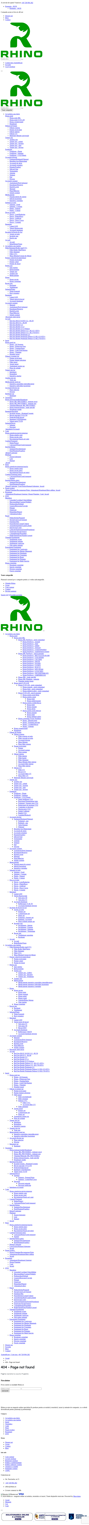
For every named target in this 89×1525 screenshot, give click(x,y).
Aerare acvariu (15, 234)
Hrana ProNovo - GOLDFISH (33, 657)
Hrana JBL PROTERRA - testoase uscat (23, 401)
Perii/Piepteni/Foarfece (17, 451)
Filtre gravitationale (24, 1097)
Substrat (12, 425)
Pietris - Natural (15, 208)
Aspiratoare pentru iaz (17, 366)
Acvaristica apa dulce (12, 634)
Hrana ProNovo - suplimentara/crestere (36, 652)
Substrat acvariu (10, 203)
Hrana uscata (14, 279)
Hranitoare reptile (15, 409)
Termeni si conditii (11, 1467)
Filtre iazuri (13, 362)
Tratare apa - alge (15, 145)
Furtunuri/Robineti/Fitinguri (19, 159)
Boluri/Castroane (15, 1211)
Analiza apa (14, 140)
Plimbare (8, 455)
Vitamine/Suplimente (12, 537)
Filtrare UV (13, 134)
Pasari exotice (10, 1250)
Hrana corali (22, 998)
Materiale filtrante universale (19, 136)
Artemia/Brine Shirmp (25, 1000)
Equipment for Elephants (18, 553)
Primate (12, 508)
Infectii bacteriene (16, 199)
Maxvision (77, 1496)
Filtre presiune (23, 1099)
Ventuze (12, 175)
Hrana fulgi (31, 699)
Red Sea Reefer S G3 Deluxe (20, 329)
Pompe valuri (14, 262)
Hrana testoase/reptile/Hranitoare (16, 400)
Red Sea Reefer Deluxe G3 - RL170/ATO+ (25, 333)
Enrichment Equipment (13, 547)
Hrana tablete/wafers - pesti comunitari (36, 691)
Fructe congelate (15, 571)
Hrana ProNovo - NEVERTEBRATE (36, 673)
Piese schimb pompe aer (26, 921)
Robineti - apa (23, 823)
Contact (8, 20)
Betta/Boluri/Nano (16, 244)
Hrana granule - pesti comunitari (34, 687)
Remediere (13, 374)
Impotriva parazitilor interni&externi (22, 384)
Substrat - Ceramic (16, 206)
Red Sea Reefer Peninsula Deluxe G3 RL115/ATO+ (27, 336)
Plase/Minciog (14, 191)
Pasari (7, 516)
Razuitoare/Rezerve (16, 185)
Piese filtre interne (24, 766)
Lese (11, 459)
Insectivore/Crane (16, 528)
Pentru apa (8, 266)
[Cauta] (22, 59)
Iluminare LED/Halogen (18, 419)
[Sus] (2, 1510)
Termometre (14, 171)
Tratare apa (9, 138)
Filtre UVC (13, 254)
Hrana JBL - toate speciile (27, 677)
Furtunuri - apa (23, 821)
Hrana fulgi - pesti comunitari (33, 689)
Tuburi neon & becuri (17, 299)
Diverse (12, 179)
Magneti (12, 189)
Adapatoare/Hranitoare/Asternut (20, 1260)
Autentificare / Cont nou (9, 1354)
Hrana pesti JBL (15, 118)
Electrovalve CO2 (24, 809)
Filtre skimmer (23, 1107)
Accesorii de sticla (16, 163)
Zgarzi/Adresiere (15, 457)
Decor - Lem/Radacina (17, 214)
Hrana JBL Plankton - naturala (28, 679)
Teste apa (13, 380)
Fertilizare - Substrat (16, 153)
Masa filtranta (23, 742)
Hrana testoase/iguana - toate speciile (22, 407)
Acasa (7, 585)
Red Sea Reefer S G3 (17, 327)
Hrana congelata (15, 281)
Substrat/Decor (10, 423)
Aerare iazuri (14, 364)
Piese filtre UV (23, 776)
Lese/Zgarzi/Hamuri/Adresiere (20, 1246)
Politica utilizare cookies (13, 1465)
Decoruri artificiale (24, 1185)
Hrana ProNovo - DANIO (32, 663)
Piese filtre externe (24, 744)
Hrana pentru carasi (29, 697)
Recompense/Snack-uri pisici (19, 472)
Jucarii (12, 1221)
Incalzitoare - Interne (25, 925)
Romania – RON (11, 6)
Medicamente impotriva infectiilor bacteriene (33, 984)
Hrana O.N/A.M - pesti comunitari (30, 685)
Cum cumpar (9, 587)
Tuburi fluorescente (16, 228)
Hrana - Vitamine (15, 352)
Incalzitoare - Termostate (26, 931)
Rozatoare (8, 1258)
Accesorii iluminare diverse (27, 906)
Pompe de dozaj (15, 264)
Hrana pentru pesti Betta (31, 695)
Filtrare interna (15, 132)
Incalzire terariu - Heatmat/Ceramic (22, 413)
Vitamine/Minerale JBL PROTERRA (22, 405)
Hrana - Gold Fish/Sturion (18, 350)
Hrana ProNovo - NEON (31, 661)
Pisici (7, 1223)
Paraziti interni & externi (18, 197)
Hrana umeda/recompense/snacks (16, 466)
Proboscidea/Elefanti (17, 504)
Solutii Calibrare (23, 811)
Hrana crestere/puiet (16, 122)
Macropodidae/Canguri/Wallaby (20, 502)
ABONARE (5, 1391)
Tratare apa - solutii (16, 141)
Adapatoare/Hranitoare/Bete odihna (22, 1254)
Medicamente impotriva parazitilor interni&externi (35, 982)
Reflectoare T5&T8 (25, 1032)
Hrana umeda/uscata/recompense (16, 433)
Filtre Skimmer (15, 252)
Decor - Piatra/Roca (16, 216)
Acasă (7, 1358)
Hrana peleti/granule (34, 701)
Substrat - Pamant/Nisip (26, 1177)
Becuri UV (22, 772)
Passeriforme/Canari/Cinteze (19, 524)
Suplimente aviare (16, 539)
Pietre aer (21, 915)
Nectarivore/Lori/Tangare (18, 520)
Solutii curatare (15, 193)
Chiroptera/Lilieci (16, 514)
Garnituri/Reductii (24, 815)
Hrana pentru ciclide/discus (32, 703)
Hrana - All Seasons (16, 344)
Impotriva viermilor (16, 201)
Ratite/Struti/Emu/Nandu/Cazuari (21, 535)
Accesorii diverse (11, 157)
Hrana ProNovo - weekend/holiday (35, 650)
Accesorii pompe (24, 750)
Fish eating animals (16, 545)
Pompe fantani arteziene (18, 360)
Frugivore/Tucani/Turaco (18, 531)
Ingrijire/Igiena (10, 447)
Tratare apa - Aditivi (25, 973)
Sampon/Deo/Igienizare (18, 449)
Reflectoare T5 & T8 (25, 904)
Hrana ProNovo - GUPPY (32, 665)
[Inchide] (43, 630)
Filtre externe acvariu (25, 736)
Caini (7, 1189)
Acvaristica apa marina (13, 945)
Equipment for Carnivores (18, 549)
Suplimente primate (16, 541)
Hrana (7, 277)
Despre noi (9, 16)
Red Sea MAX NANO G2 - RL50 (22, 321)
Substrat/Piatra (10, 289)
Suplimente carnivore (17, 543)
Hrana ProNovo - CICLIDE (32, 659)
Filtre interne (22, 756)
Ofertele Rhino (10, 583)
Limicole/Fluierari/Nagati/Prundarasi (22, 530)
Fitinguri (21, 827)
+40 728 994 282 (27, 3)
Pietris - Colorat (15, 210)
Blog (7, 18)
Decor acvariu (10, 212)
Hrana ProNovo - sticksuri (32, 648)
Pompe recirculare (16, 130)
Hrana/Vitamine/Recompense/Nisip (22, 1252)
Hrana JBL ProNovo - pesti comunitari (31, 640)
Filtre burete (22, 758)
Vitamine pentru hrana (25, 681)
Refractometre (14, 270)
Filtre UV (21, 770)
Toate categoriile (7, 110)
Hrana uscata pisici (16, 470)
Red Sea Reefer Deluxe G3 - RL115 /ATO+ (25, 331)
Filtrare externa (15, 128)
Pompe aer (22, 912)
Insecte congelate (15, 567)
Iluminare (8, 224)
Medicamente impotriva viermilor (29, 986)
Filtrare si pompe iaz (12, 356)
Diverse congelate (16, 569)
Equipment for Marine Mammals (21, 551)
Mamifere (8, 498)
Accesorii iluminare (16, 230)
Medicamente (9, 195)
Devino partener (10, 591)
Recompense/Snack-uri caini (19, 439)
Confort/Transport (11, 441)
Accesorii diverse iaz (12, 388)
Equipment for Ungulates (18, 555)
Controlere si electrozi (25, 807)
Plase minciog (14, 390)
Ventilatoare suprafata (25, 935)
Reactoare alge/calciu (17, 1049)
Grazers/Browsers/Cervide (19, 506)
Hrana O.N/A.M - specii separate (29, 693)
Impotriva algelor (15, 376)
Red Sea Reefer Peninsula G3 (20, 335)
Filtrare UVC (22, 1101)
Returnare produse (11, 1461)
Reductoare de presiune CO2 (28, 805)
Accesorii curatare (11, 181)
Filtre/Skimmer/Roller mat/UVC (16, 248)
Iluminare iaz (9, 394)
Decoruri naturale (24, 1183)
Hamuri (12, 461)
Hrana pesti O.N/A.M (17, 120)
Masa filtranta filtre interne (27, 762)
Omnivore (13, 510)
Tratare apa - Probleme (26, 977)
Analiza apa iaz (10, 378)
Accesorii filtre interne (25, 764)
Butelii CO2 (22, 813)
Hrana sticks (31, 709)
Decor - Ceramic (15, 222)
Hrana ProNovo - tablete (31, 646)
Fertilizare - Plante (16, 151)
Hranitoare (13, 124)
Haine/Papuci (14, 443)
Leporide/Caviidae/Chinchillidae (21, 500)
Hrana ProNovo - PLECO (32, 667)
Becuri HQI (22, 1028)
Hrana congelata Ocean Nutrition (29, 718)
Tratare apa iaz (10, 370)
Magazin (8, 1502)
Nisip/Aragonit (15, 291)
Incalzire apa (14, 236)
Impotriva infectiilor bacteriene (20, 386)
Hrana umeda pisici (16, 468)
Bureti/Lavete (14, 187)
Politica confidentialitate (13, 1463)
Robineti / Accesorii (25, 919)
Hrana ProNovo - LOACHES (33, 671)
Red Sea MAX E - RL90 (18, 323)
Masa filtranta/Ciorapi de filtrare (20, 256)
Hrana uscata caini (16, 437)
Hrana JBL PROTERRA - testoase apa (23, 403)
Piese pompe (22, 752)
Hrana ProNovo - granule (31, 642)
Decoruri (13, 427)
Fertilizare (8, 149)
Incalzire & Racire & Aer (13, 232)
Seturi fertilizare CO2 (25, 799)
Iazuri (7, 1073)
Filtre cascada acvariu (25, 738)
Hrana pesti (9, 116)
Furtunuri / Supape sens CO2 (28, 803)
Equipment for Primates (18, 559)
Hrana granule (32, 707)
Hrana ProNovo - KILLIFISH (33, 669)
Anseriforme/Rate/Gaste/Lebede (21, 526)
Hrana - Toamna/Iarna (17, 348)
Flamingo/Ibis (14, 522)
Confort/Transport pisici (13, 474)
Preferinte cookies (11, 1469)
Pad (11, 177)
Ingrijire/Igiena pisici (12, 480)
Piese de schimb (15, 368)
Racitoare (13, 285)
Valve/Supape (23, 825)
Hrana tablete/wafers (34, 717)
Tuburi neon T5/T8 (16, 421)
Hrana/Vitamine (15, 1262)
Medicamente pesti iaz (12, 382)
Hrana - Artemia (28, 726)
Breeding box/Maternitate (18, 161)
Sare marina (14, 268)
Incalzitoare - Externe (25, 927)
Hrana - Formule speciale (31, 722)
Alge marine (22, 1002)
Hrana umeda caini (16, 435)
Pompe (20, 748)
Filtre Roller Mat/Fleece (18, 250)
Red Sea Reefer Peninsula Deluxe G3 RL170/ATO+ (28, 338)
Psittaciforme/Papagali (17, 518)
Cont (7, 1506)
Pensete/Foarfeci (15, 167)
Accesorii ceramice (16, 165)
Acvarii (7, 240)
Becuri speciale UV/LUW (18, 415)
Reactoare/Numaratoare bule (28, 801)
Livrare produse (10, 1459)
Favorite (8, 1347)
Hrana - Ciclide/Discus (30, 724)
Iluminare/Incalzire (11, 411)
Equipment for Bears (17, 557)
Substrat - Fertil (15, 205)
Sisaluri (12, 478)
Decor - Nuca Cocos (17, 220)
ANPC (7, 1470)
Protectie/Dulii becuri (17, 417)
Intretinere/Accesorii (16, 1187)
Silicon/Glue (14, 169)
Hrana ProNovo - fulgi (30, 644)
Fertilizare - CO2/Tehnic (18, 155)
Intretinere (13, 372)
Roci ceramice (14, 293)
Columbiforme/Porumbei (18, 533)
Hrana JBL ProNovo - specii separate (31, 653)
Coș (6, 1504)
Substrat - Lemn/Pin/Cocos (27, 1179)
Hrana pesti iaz (10, 342)
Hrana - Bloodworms (30, 720)
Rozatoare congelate (16, 565)
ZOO (7, 1268)
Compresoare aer (24, 913)
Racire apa (13, 238)
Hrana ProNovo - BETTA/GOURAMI (36, 655)
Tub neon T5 (22, 900)
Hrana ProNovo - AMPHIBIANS (34, 675)
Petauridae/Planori (16, 512)
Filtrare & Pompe (11, 126)
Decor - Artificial (15, 218)
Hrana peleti (22, 996)
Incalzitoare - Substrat (25, 929)
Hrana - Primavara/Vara (18, 346)
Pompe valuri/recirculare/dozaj (15, 258)
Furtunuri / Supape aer (26, 917)
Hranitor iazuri (15, 354)
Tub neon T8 (22, 898)
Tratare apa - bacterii (17, 143)
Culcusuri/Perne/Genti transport (20, 445)
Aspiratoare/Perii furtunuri (18, 183)
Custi (11, 1264)
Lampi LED (14, 226)
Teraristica (8, 1148)
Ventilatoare (14, 287)
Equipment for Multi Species (19, 561)
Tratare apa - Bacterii (25, 975)
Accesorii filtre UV (24, 774)
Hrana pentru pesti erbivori (32, 711)
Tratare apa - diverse (16, 147)
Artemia (12, 173)
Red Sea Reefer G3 (16, 325)
